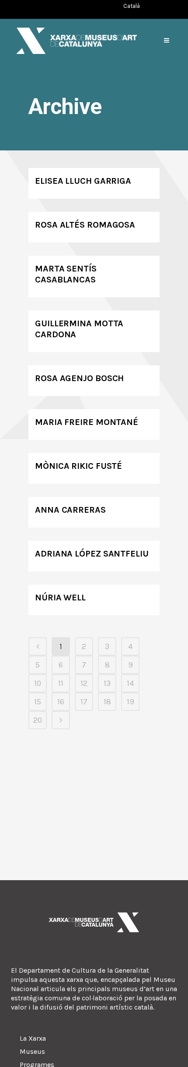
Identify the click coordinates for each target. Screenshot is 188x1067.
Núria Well (60, 597)
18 (107, 702)
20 (37, 720)
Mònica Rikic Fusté (78, 466)
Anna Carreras (70, 510)
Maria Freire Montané (86, 422)
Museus (32, 1051)
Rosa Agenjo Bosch (79, 378)
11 (60, 683)
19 (130, 702)
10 (37, 683)
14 (130, 683)
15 (37, 702)
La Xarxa (33, 1038)
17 (83, 702)
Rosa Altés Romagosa (85, 225)
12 (83, 683)
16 (60, 702)
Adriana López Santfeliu (92, 554)
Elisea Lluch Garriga (83, 181)
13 (107, 683)
